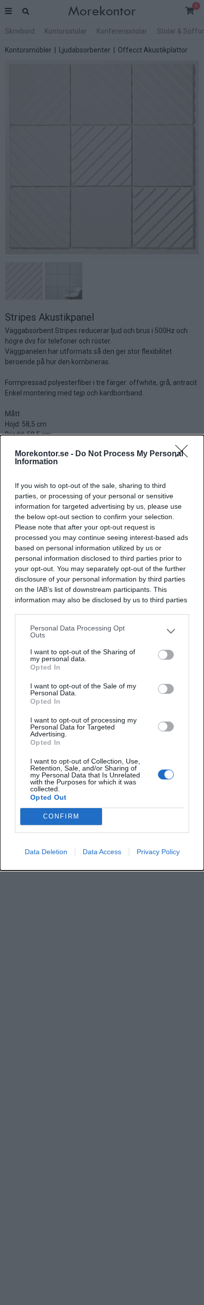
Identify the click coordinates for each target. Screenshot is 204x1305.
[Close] (184, 454)
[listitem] (102, 631)
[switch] (166, 655)
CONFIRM (61, 816)
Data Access (102, 852)
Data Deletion (46, 852)
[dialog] (102, 652)
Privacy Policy (158, 852)
